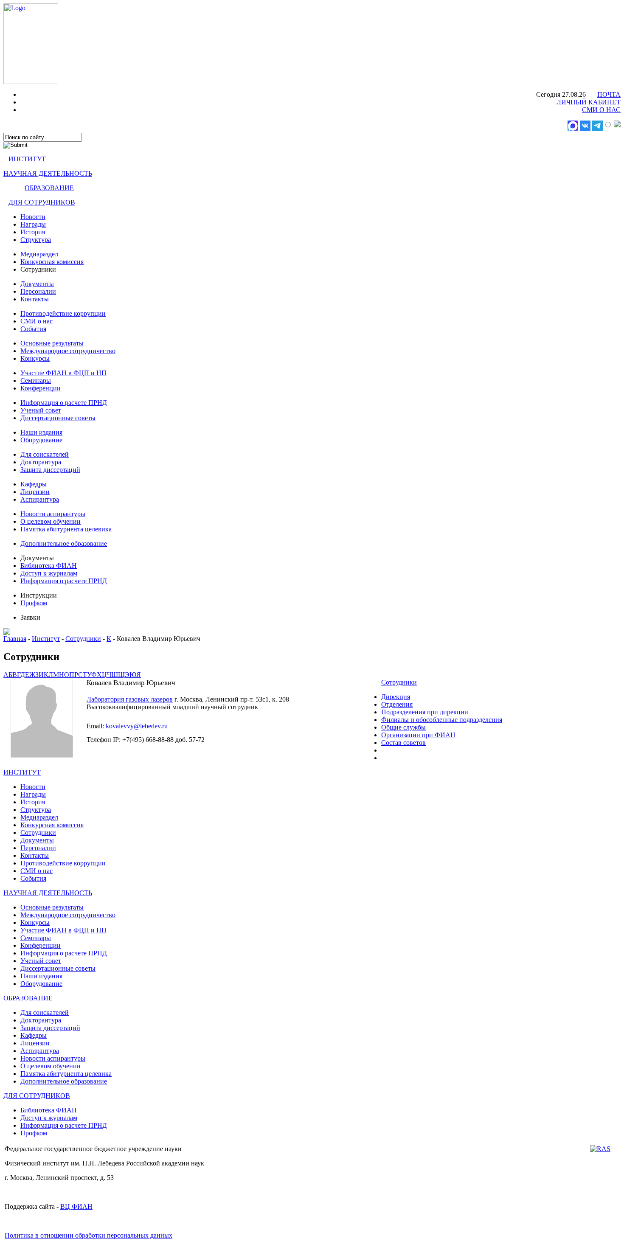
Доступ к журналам (48, 573)
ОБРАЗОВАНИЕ (49, 187)
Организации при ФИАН (418, 735)
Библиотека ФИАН (48, 565)
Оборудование (41, 440)
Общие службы (403, 727)
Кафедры (33, 484)
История (32, 232)
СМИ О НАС (601, 109)
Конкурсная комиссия (52, 261)
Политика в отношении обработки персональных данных (88, 1235)
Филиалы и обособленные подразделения (441, 719)
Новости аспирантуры (52, 513)
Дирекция (395, 696)
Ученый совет (40, 410)
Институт (46, 638)
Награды (33, 224)
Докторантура (40, 462)
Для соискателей (44, 454)
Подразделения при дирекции (424, 712)
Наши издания (41, 432)
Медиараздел (39, 254)
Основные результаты (52, 343)
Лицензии (35, 491)
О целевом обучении (50, 521)
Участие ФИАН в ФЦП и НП (63, 372)
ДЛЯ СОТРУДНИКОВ (41, 202)
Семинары (35, 380)
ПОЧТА (609, 94)
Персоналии (38, 291)
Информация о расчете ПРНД (63, 402)
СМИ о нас (36, 321)
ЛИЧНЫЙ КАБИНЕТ (589, 102)
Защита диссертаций (50, 469)
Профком (33, 603)
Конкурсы (35, 358)
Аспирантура (39, 499)
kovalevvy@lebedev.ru (137, 726)
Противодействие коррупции (63, 313)
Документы (37, 283)
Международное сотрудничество (67, 350)
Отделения (397, 704)
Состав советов (403, 742)
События (33, 328)
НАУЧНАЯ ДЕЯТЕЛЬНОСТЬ (47, 173)
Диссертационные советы (58, 417)
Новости (32, 216)
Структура (35, 239)
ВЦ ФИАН (76, 1206)
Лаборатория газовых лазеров (130, 699)
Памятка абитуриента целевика (66, 529)
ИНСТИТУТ (27, 159)
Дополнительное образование (63, 543)
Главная (14, 638)
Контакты (34, 299)
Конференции (40, 388)
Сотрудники (83, 638)
